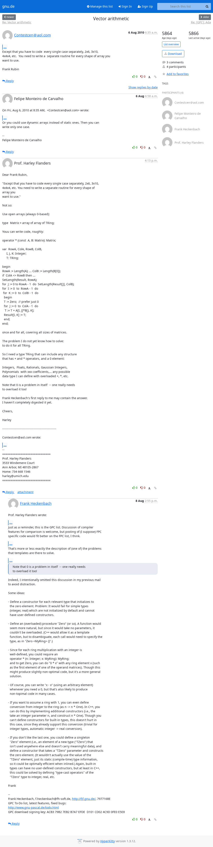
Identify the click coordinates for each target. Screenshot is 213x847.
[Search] (207, 6)
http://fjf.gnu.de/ (83, 799)
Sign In (126, 6)
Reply (9, 81)
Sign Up (147, 6)
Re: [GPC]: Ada (201, 22)
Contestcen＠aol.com (32, 35)
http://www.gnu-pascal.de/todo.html (33, 807)
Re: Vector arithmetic (16, 22)
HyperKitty (107, 841)
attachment (25, 492)
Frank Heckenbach (36, 503)
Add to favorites (178, 74)
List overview (171, 44)
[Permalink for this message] (155, 77)
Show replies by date (143, 87)
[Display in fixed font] (149, 77)
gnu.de (8, 6)
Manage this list (101, 6)
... (5, 47)
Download (174, 54)
